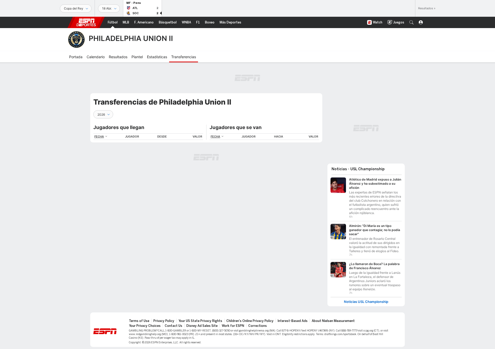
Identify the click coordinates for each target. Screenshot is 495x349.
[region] (148, 136)
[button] (411, 22)
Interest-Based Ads (293, 321)
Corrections (257, 326)
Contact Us (173, 326)
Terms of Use (139, 321)
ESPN (86, 22)
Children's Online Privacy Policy (250, 321)
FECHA (99, 136)
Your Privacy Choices (145, 326)
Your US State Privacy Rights (200, 321)
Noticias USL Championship (366, 302)
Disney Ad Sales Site (202, 326)
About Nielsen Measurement (333, 321)
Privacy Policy (163, 321)
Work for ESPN (233, 326)
